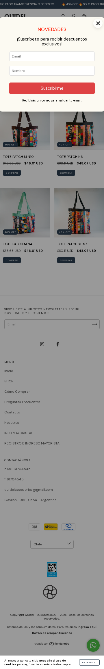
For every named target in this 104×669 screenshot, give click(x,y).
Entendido (89, 662)
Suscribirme (52, 88)
